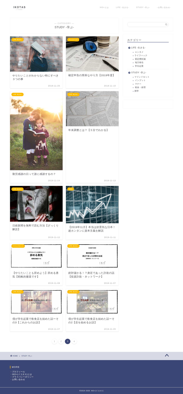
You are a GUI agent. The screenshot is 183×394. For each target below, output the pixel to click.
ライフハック (141, 55)
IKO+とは (104, 7)
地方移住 (139, 62)
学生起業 (139, 66)
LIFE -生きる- (122, 7)
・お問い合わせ (17, 379)
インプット (140, 80)
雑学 (137, 91)
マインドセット (142, 77)
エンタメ (139, 52)
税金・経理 (140, 87)
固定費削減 (140, 59)
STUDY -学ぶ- (143, 7)
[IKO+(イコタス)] (19, 11)
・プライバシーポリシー (22, 377)
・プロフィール (17, 372)
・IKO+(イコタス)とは (21, 374)
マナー (138, 84)
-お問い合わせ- (164, 7)
